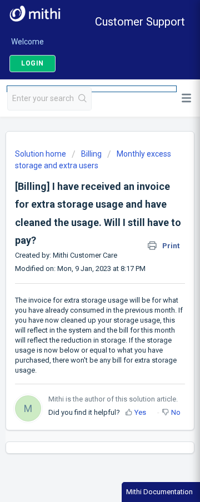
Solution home (41, 153)
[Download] (79, 241)
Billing (91, 153)
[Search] (82, 99)
